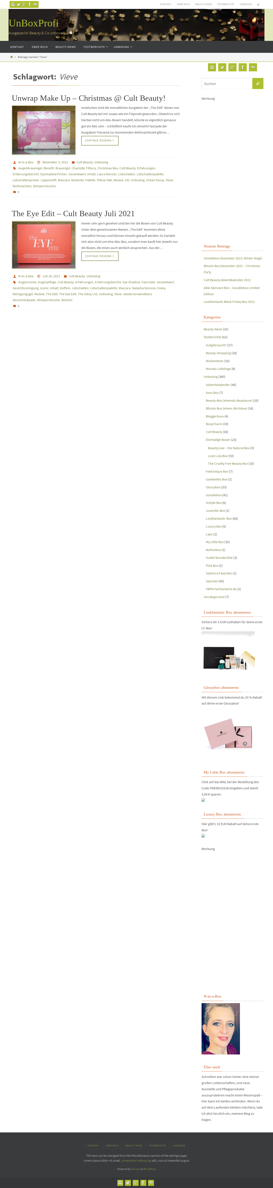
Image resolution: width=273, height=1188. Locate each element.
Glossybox (213, 487)
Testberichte (225, 4)
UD (127, 180)
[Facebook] (29, 4)
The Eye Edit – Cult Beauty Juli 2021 (73, 213)
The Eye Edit (67, 294)
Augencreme (27, 282)
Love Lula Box (218, 456)
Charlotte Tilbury (84, 168)
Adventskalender (218, 385)
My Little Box (215, 542)
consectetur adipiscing (136, 1160)
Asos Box (212, 392)
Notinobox (213, 550)
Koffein (65, 288)
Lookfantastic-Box (219, 518)
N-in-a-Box (25, 162)
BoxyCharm (214, 424)
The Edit (52, 294)
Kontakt (165, 4)
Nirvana (135, 1169)
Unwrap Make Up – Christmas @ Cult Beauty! (89, 97)
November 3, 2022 (55, 162)
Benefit (49, 168)
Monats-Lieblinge (218, 369)
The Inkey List (87, 294)
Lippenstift (48, 180)
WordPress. (149, 1169)
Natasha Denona (144, 288)
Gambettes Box (216, 479)
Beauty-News (203, 4)
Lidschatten (126, 174)
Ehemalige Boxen (218, 439)
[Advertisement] (232, 172)
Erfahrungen (146, 168)
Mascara (64, 180)
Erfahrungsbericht (26, 174)
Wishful (66, 300)
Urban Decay (155, 180)
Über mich (183, 4)
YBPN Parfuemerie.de (221, 589)
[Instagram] (13, 4)
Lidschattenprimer (26, 180)
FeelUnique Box (217, 471)
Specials (212, 581)
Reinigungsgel (23, 294)
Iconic (44, 288)
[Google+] (24, 4)
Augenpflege (47, 282)
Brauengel (62, 168)
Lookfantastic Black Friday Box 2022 (229, 301)
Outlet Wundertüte (219, 557)
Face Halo (148, 282)
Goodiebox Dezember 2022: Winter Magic (233, 258)
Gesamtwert (77, 174)
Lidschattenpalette (150, 174)
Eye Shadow (131, 282)
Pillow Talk (104, 180)
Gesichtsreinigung (26, 288)
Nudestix (77, 180)
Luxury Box (214, 526)
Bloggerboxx (215, 416)
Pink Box (212, 565)
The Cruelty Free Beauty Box (228, 463)
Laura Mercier (107, 174)
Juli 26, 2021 (51, 276)
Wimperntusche (44, 186)
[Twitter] (18, 4)
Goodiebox (214, 495)
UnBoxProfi (34, 23)
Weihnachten (22, 186)
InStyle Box (214, 503)
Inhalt (91, 174)
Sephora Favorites (219, 573)
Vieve (169, 180)
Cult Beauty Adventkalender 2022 (227, 280)
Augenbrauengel (30, 168)
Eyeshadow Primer (53, 174)
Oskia (161, 288)
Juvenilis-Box (215, 510)
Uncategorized (214, 597)
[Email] (35, 4)
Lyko (209, 534)
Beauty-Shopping (218, 353)
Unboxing (246, 4)
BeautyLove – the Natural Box (229, 448)
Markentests (215, 361)
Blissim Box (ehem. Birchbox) (226, 408)
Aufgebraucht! (216, 345)
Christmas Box (107, 168)
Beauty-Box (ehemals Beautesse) (229, 400)
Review (118, 180)
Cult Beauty (85, 162)
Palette (90, 180)
